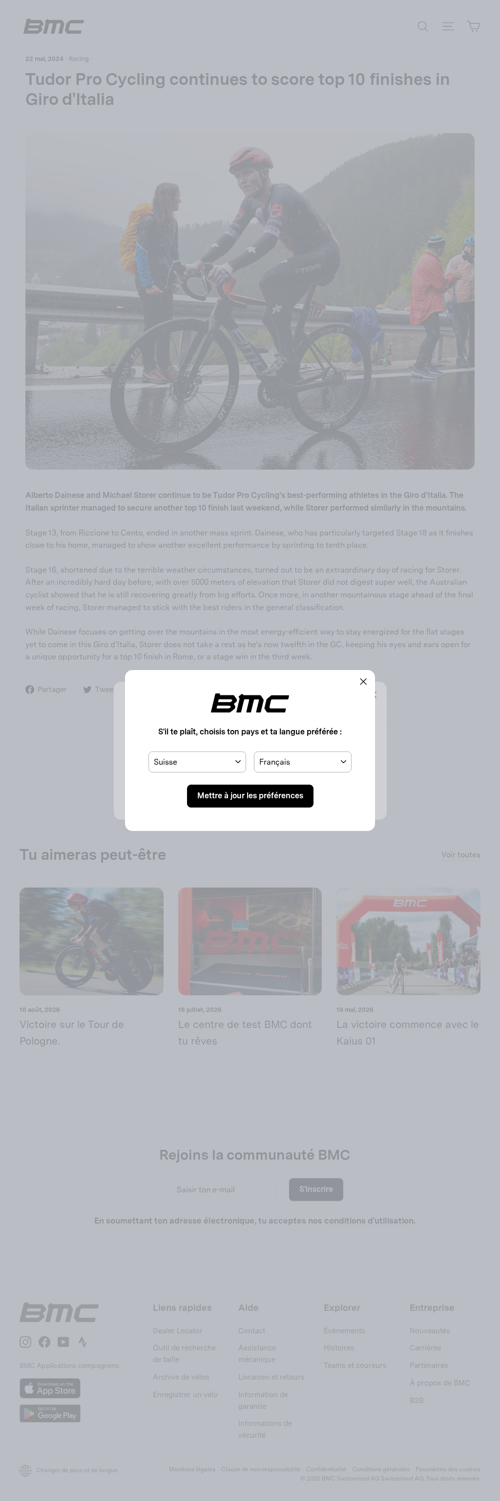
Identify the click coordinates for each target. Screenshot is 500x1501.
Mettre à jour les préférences (250, 795)
